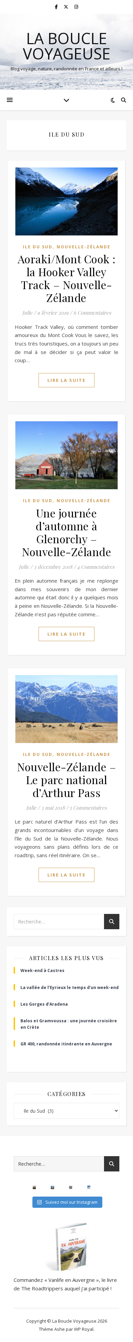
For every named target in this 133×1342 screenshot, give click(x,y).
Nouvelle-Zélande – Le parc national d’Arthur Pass (66, 779)
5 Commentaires (88, 807)
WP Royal (83, 1329)
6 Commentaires (92, 312)
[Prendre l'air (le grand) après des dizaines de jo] (52, 1187)
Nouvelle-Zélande (83, 247)
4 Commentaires (96, 566)
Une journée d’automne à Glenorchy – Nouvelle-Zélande (66, 532)
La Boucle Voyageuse (66, 46)
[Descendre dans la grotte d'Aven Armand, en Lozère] (16, 1187)
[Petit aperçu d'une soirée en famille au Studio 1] (106, 1187)
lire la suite (66, 380)
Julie (27, 312)
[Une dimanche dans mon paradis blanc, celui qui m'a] (88, 1187)
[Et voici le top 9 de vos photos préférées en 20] (70, 1187)
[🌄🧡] (34, 1187)
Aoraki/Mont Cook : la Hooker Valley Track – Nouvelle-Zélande (67, 278)
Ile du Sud (38, 247)
